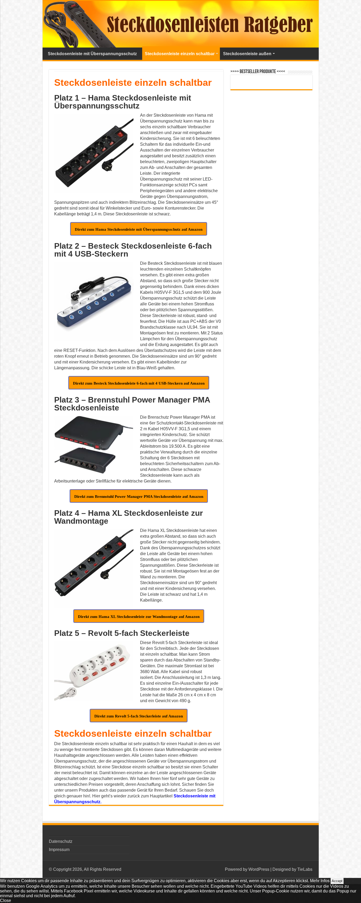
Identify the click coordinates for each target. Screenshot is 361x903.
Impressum (59, 849)
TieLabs (304, 869)
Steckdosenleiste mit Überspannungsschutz (92, 53)
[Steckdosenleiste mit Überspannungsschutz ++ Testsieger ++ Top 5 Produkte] (181, 24)
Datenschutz (60, 841)
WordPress (258, 869)
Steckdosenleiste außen (247, 53)
